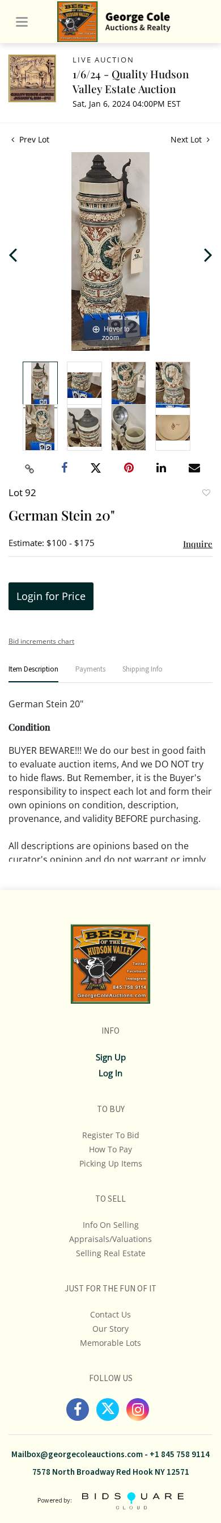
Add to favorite (205, 494)
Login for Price (51, 596)
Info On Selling (111, 1224)
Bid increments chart (41, 641)
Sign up (111, 1057)
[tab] (33, 674)
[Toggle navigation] (21, 22)
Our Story (110, 1328)
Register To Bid (110, 1135)
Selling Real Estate (111, 1253)
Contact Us (110, 1314)
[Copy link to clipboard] (30, 469)
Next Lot (187, 139)
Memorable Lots (110, 1342)
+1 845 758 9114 (180, 1455)
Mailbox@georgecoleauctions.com (77, 1455)
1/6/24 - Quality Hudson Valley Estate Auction (131, 81)
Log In (110, 1073)
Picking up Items (110, 1163)
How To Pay (110, 1149)
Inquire (197, 543)
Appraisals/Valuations (110, 1238)
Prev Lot (33, 139)
